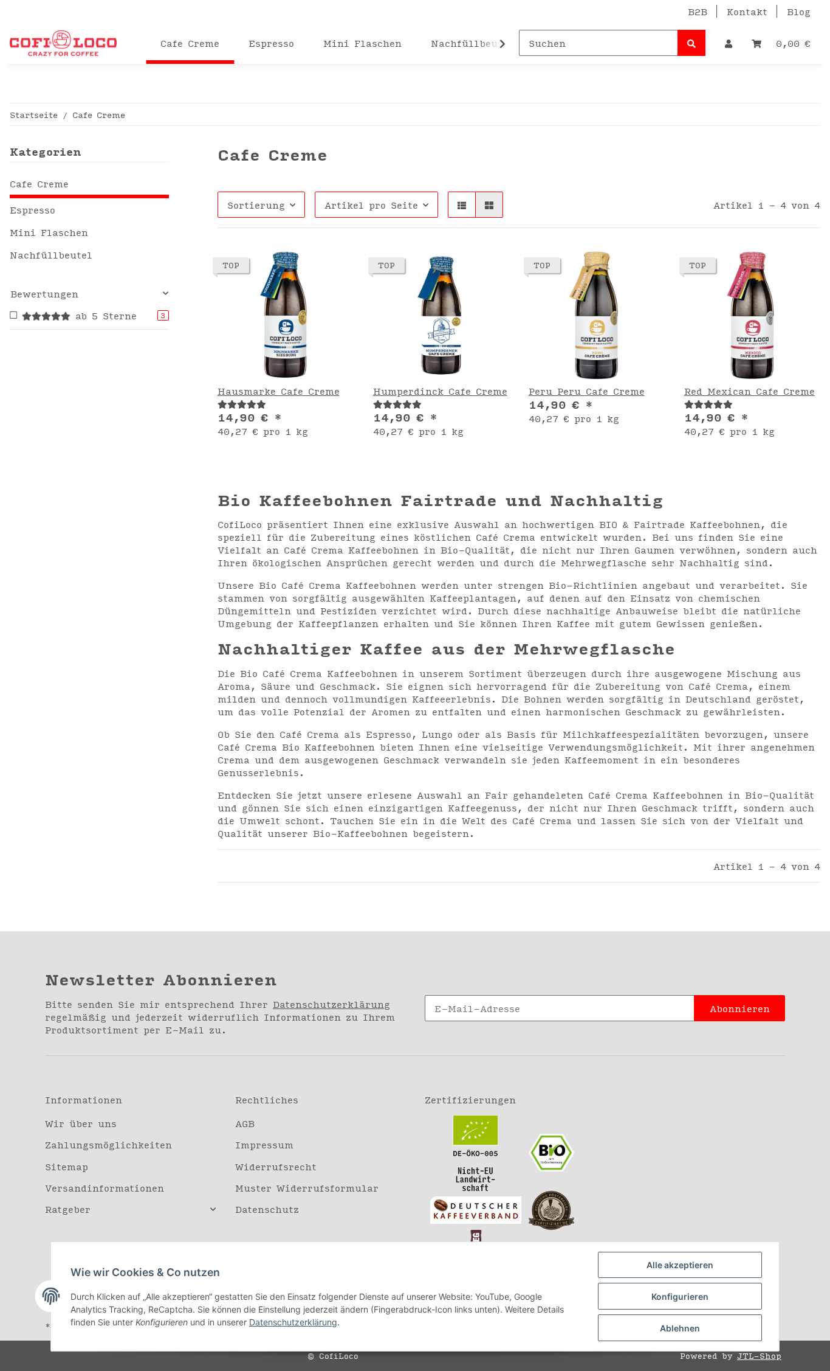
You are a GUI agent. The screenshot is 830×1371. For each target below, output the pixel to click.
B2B (697, 11)
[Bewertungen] (242, 403)
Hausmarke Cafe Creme (279, 391)
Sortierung (256, 204)
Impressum (264, 1144)
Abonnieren (740, 1008)
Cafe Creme (39, 183)
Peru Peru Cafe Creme (587, 391)
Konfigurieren (679, 1296)
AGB (245, 1123)
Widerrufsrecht (276, 1166)
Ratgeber (68, 1209)
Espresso (32, 209)
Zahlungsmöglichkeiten (108, 1144)
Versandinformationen (104, 1187)
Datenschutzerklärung (331, 1004)
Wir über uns (81, 1123)
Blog (799, 11)
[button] (728, 43)
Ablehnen (680, 1328)
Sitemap (66, 1166)
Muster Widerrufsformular (307, 1187)
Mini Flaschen (49, 232)
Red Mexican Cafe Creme (749, 391)
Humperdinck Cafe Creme (440, 391)
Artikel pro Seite (371, 204)
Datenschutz (267, 1209)
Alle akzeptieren (680, 1265)
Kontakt (747, 11)
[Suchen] (691, 43)
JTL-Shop (759, 1355)
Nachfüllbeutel (51, 254)
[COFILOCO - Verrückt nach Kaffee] (63, 43)
